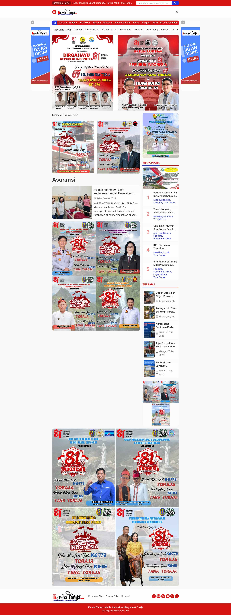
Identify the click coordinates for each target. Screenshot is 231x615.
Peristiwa (168, 216)
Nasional (157, 203)
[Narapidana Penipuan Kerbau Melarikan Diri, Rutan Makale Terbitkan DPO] (149, 330)
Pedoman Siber (96, 596)
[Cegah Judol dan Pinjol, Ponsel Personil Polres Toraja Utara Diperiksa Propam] (149, 297)
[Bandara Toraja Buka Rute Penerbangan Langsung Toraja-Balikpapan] (161, 178)
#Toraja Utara (92, 29)
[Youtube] (168, 596)
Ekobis (156, 200)
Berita (136, 22)
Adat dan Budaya (67, 22)
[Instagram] (158, 596)
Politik (166, 252)
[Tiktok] (177, 596)
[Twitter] (172, 596)
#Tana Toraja (109, 29)
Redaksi (125, 596)
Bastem (97, 22)
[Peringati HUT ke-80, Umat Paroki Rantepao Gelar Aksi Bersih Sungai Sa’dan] (149, 312)
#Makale (138, 29)
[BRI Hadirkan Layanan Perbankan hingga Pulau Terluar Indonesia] (149, 368)
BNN (155, 22)
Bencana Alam (123, 22)
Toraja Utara (159, 219)
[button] (175, 3)
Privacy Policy (113, 596)
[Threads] (163, 596)
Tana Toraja (169, 203)
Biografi (146, 22)
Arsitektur (84, 22)
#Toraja (78, 29)
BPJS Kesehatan (169, 22)
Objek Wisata (160, 274)
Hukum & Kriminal (162, 238)
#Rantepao (125, 29)
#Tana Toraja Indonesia (157, 29)
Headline (165, 200)
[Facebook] (154, 596)
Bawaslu (107, 22)
